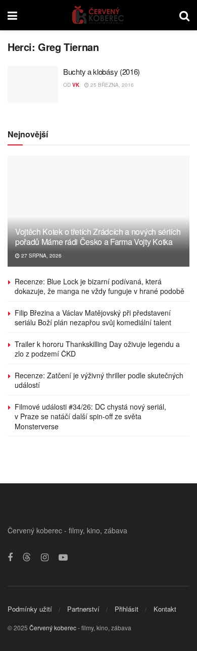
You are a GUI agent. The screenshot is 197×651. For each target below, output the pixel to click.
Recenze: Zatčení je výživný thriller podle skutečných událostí (99, 380)
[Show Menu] (12, 15)
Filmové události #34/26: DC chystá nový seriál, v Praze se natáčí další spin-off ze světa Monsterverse (90, 416)
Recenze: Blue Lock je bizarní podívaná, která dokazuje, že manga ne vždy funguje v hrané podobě (99, 286)
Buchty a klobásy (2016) (101, 71)
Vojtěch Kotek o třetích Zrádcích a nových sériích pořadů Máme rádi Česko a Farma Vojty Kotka (97, 237)
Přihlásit (126, 609)
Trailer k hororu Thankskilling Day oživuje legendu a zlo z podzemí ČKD (97, 349)
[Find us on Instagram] (44, 557)
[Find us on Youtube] (63, 557)
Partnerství (83, 609)
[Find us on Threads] (27, 557)
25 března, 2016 (111, 84)
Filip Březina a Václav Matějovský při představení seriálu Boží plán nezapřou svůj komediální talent (93, 318)
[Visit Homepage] (98, 15)
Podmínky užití (30, 609)
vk (75, 84)
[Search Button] (184, 15)
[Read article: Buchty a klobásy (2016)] (33, 84)
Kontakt (165, 609)
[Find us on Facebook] (10, 557)
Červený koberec (52, 627)
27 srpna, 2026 (41, 255)
